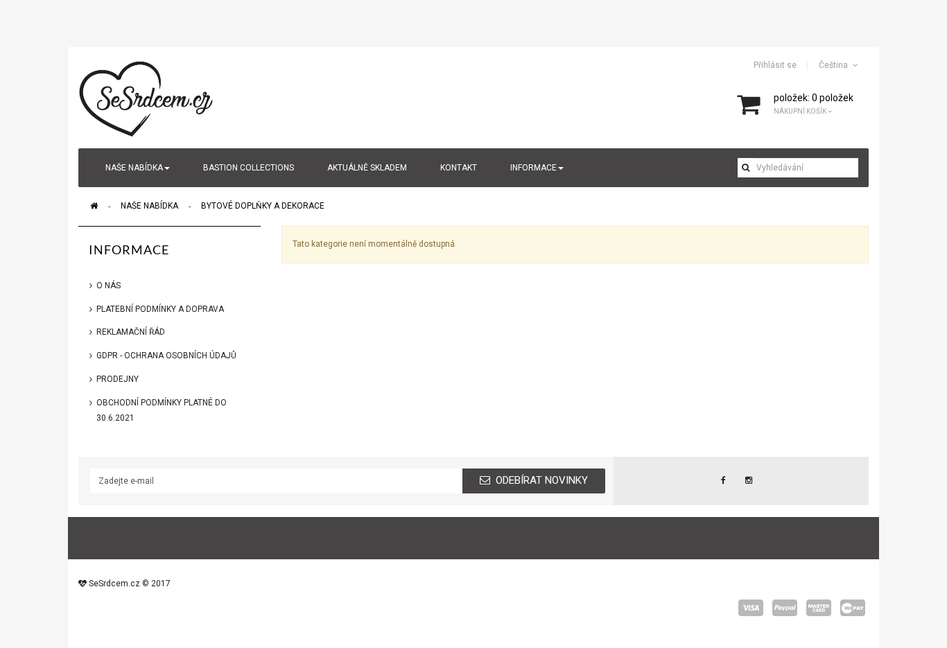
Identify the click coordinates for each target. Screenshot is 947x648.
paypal (784, 607)
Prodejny (117, 379)
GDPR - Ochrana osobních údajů (166, 355)
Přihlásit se (775, 65)
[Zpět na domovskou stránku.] (94, 206)
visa (750, 607)
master (818, 607)
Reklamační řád (130, 332)
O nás (108, 285)
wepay (852, 607)
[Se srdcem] (147, 97)
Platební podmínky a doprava (160, 309)
